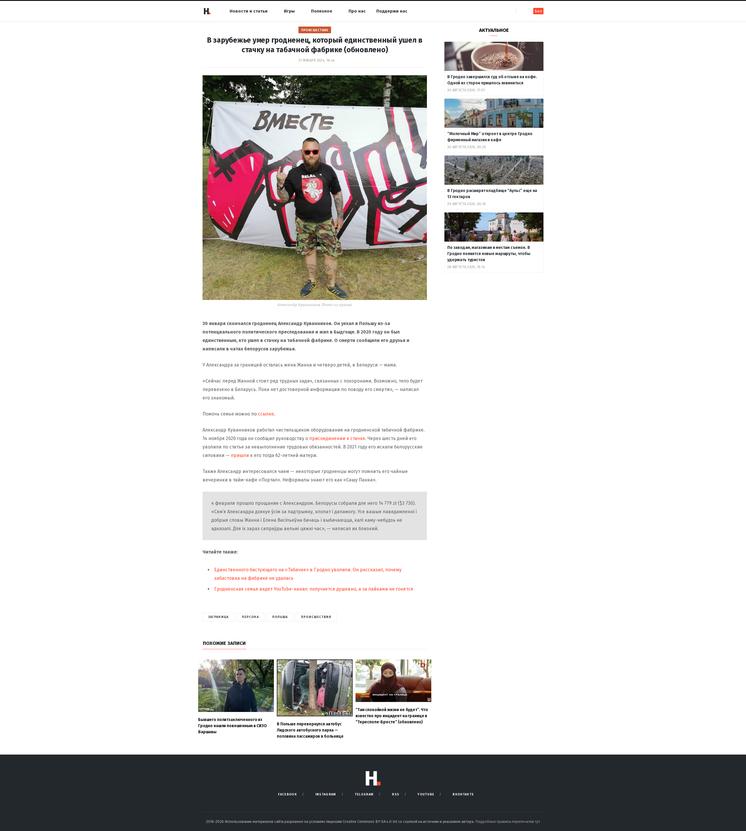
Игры (289, 11)
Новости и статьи (249, 11)
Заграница (218, 617)
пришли (240, 455)
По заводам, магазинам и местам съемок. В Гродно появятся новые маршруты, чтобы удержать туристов (488, 253)
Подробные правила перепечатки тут (507, 821)
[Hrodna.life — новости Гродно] (207, 11)
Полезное (321, 11)
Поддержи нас (391, 11)
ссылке (266, 414)
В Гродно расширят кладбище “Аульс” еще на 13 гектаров (492, 193)
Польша (280, 617)
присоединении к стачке (337, 438)
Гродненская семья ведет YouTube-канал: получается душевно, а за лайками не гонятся (313, 589)
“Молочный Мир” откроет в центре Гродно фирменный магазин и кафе (489, 136)
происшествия (316, 617)
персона (250, 617)
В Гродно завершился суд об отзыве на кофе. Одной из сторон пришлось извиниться (492, 79)
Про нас (357, 11)
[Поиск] (521, 11)
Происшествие (314, 30)
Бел (538, 11)
